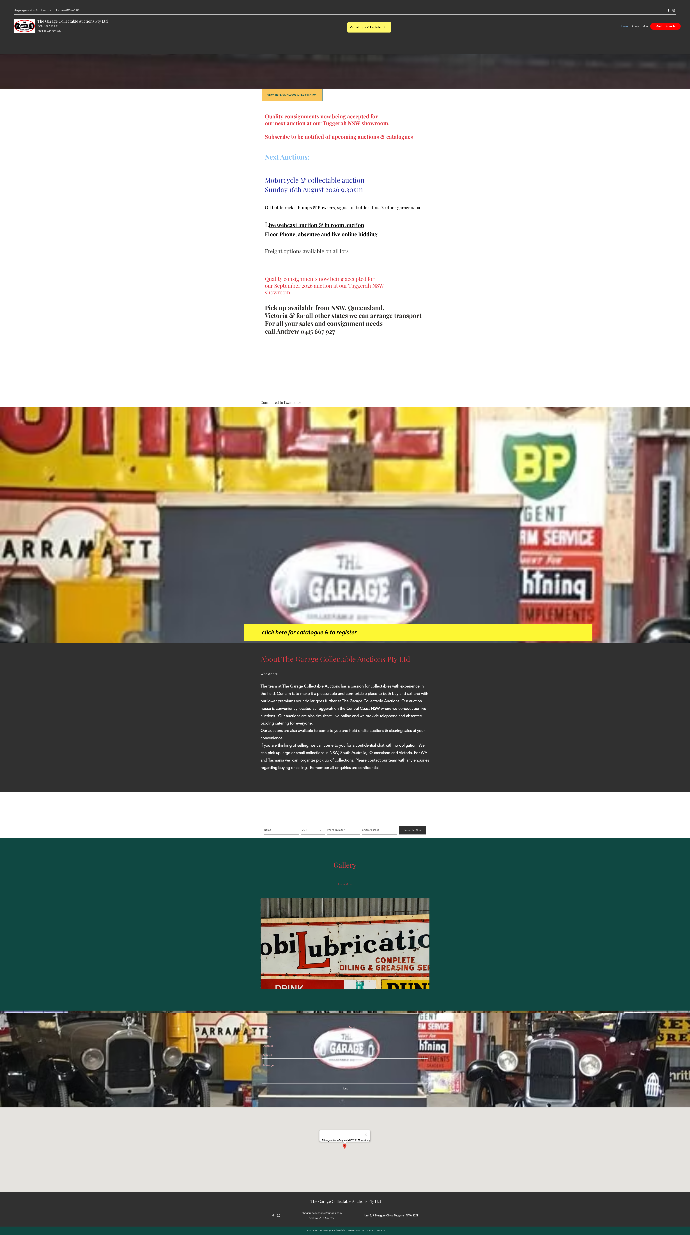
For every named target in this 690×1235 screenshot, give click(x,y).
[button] (345, 943)
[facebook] (668, 10)
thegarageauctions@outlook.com (33, 10)
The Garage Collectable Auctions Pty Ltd (72, 21)
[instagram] (674, 10)
